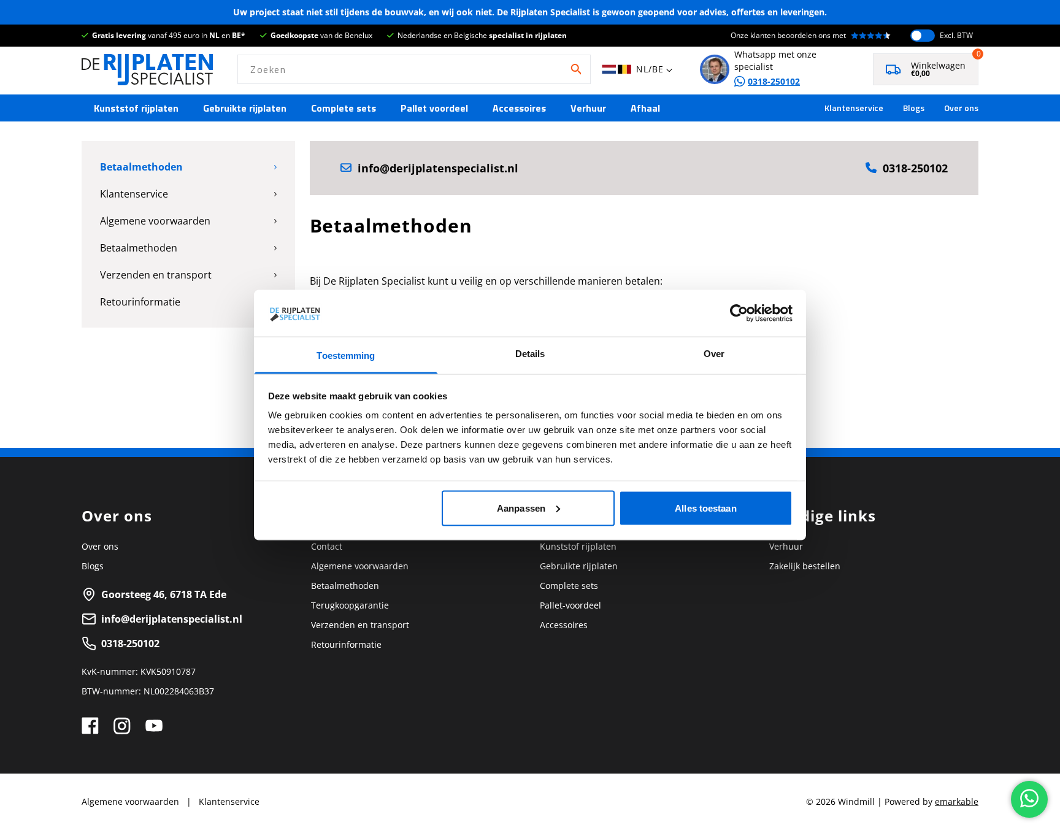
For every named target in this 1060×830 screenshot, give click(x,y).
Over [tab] (714, 353)
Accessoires (519, 108)
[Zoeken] (576, 69)
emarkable (956, 801)
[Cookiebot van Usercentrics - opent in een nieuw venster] (739, 313)
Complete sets (343, 108)
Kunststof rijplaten (136, 108)
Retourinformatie (140, 302)
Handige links (822, 516)
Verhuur (588, 108)
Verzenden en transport (156, 275)
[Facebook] (90, 725)
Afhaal (645, 108)
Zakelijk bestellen (804, 566)
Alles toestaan (705, 507)
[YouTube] (154, 726)
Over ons (961, 108)
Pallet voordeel (434, 108)
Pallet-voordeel (570, 605)
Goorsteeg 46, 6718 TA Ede (163, 594)
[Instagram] (122, 725)
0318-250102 (915, 168)
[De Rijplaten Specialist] (147, 69)
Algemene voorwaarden (155, 221)
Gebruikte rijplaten (244, 108)
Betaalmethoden (141, 167)
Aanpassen (521, 507)
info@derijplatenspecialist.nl (438, 168)
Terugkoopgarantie (350, 605)
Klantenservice (853, 108)
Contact (326, 546)
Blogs (913, 108)
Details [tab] (530, 353)
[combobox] (414, 69)
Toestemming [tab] (346, 355)
